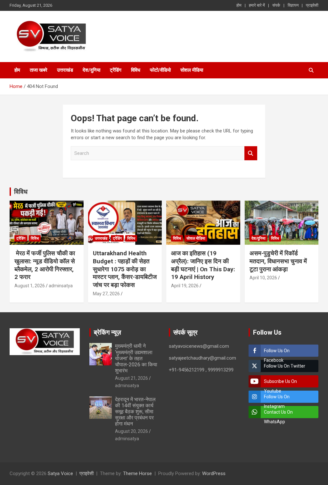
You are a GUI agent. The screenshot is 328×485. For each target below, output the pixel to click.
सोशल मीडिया (191, 70)
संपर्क (276, 5)
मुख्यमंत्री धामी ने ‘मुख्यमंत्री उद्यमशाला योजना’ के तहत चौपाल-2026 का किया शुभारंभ (136, 358)
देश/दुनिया (91, 70)
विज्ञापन (293, 5)
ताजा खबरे (38, 70)
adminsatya (61, 285)
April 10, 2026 (263, 277)
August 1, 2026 (29, 285)
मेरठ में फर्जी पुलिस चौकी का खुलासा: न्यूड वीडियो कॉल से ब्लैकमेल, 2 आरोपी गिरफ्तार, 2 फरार (44, 265)
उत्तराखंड (65, 70)
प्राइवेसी (312, 5)
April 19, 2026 (185, 285)
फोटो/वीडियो (160, 70)
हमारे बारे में (257, 5)
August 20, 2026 (131, 431)
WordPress (214, 473)
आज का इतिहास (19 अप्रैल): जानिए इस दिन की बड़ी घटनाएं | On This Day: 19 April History (203, 265)
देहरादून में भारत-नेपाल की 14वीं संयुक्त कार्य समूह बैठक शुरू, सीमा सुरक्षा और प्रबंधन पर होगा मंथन (135, 411)
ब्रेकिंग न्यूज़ (107, 332)
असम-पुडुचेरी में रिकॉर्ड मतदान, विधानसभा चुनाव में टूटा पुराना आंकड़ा (278, 261)
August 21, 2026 (131, 378)
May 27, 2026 (106, 293)
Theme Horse (137, 473)
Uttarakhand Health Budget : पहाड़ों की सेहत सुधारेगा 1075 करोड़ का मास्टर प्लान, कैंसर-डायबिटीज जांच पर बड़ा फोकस (125, 269)
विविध (135, 70)
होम (239, 5)
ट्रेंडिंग (115, 70)
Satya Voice (60, 473)
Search (250, 153)
